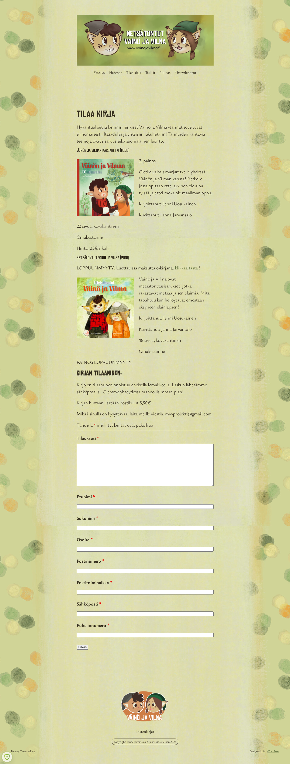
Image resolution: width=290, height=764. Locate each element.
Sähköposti (89, 604)
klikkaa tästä (186, 268)
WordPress (273, 751)
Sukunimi (87, 518)
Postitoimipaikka (94, 582)
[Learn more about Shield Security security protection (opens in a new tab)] (7, 757)
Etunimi (86, 496)
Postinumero (90, 561)
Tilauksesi (88, 438)
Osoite (85, 539)
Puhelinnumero (93, 625)
